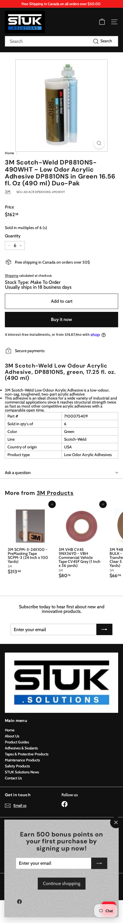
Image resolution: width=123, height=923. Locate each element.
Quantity (13, 236)
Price (9, 207)
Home (9, 153)
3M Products (55, 493)
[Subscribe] (99, 863)
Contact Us (13, 778)
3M (8, 191)
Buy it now (61, 319)
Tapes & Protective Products (26, 754)
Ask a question (18, 472)
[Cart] (102, 21)
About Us (12, 736)
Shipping (11, 276)
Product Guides (17, 742)
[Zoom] (99, 143)
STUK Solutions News (22, 772)
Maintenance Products (22, 760)
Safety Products (17, 766)
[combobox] (61, 41)
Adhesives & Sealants (21, 748)
